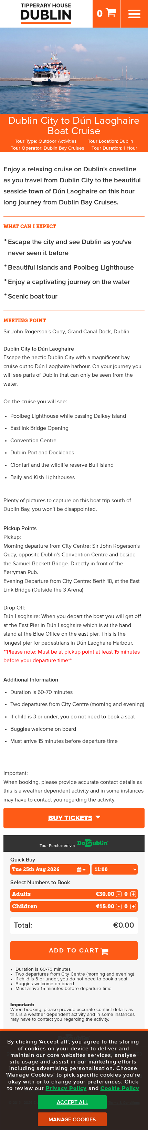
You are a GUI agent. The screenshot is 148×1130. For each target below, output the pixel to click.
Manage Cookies (72, 1119)
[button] (81, 869)
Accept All (72, 1102)
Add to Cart (74, 950)
